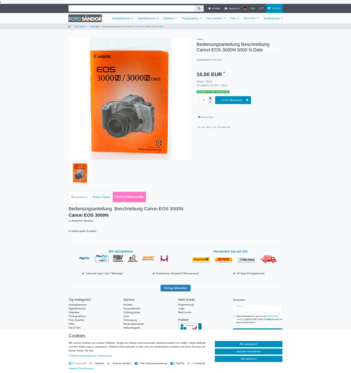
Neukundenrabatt (133, 323)
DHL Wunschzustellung (153, 363)
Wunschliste (206, 117)
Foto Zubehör (214, 18)
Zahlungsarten (131, 312)
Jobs (126, 316)
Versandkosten (223, 127)
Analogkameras (121, 18)
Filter (233, 18)
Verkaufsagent (131, 327)
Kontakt (127, 304)
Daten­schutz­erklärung (83, 355)
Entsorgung (130, 320)
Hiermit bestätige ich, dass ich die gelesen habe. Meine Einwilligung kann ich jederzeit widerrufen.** (259, 319)
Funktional (199, 363)
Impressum (105, 355)
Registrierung (186, 304)
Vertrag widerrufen (175, 288)
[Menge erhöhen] (210, 98)
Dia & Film (250, 18)
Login (181, 308)
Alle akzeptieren (248, 343)
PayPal (180, 363)
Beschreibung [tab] (79, 196)
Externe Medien (122, 363)
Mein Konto (184, 312)
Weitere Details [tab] (101, 196)
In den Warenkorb (232, 100)
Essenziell (80, 363)
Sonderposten (272, 18)
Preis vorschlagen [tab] (129, 196)
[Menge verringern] (210, 102)
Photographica (190, 18)
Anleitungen (94, 26)
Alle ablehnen (248, 358)
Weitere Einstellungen (81, 368)
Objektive (168, 18)
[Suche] (199, 8)
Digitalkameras (146, 18)
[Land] (245, 8)
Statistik (99, 363)
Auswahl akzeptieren (249, 351)
